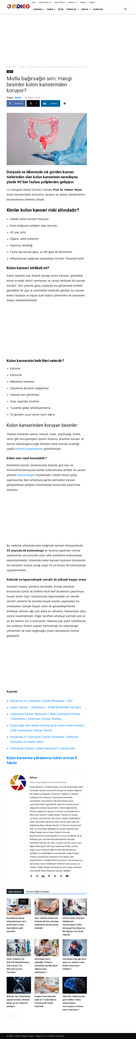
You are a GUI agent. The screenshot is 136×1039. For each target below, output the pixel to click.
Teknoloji (71, 9)
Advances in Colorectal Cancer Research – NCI (41, 700)
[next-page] (14, 1016)
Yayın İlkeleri (59, 2)
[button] (125, 9)
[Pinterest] (50, 876)
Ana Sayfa (11, 66)
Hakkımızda (44, 2)
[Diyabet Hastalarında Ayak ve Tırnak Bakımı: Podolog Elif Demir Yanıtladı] (46, 985)
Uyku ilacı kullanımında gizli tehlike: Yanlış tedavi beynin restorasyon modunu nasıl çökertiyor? (74, 1003)
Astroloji (98, 9)
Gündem (37, 9)
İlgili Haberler (15, 891)
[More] (64, 103)
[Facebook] (32, 876)
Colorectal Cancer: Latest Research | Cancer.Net (42, 748)
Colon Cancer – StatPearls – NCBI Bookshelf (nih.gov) (45, 707)
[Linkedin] (44, 876)
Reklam (71, 2)
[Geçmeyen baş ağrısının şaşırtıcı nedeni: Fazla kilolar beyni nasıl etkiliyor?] (75, 947)
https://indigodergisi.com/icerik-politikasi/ (48, 782)
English (92, 2)
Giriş (34, 2)
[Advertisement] (68, 39)
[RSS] (56, 876)
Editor (18, 97)
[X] (62, 876)
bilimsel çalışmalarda (29, 448)
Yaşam (50, 9)
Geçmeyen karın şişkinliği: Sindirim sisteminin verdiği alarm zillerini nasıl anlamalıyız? (46, 965)
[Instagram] (38, 876)
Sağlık (84, 9)
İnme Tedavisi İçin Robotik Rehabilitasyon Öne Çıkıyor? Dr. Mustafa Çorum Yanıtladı (18, 965)
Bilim (60, 9)
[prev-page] (9, 1016)
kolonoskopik (26, 475)
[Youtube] (68, 876)
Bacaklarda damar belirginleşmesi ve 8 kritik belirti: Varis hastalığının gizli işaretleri (16, 925)
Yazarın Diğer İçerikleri (37, 891)
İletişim (83, 2)
